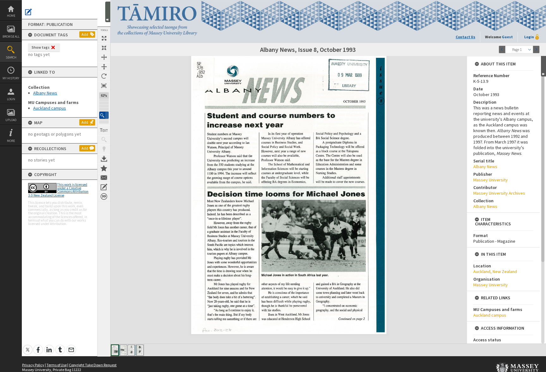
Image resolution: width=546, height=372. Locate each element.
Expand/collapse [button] (543, 66)
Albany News (45, 93)
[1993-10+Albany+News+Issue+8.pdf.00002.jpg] (123, 350)
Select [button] (529, 49)
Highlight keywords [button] (104, 149)
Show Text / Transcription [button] (104, 130)
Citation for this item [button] (104, 196)
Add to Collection (104, 168)
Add (85, 34)
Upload (10, 120)
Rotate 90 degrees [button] (104, 76)
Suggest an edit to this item (28, 12)
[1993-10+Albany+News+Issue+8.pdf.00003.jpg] (131, 350)
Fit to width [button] (104, 57)
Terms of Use (56, 365)
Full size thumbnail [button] (104, 38)
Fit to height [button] (104, 66)
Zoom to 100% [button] (104, 85)
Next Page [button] (536, 49)
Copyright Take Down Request (93, 365)
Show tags (41, 47)
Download (104, 158)
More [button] (11, 141)
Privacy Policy (33, 365)
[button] (104, 115)
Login (11, 99)
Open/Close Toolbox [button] (107, 12)
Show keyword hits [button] (104, 139)
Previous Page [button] (502, 49)
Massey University (490, 180)
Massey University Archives (499, 193)
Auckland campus (49, 108)
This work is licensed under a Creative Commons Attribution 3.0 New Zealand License (58, 190)
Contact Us (465, 36)
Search (11, 57)
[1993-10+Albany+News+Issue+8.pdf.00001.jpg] (115, 350)
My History (11, 78)
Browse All (11, 36)
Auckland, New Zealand (495, 271)
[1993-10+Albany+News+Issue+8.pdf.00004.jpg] (139, 350)
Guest (507, 36)
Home (11, 16)
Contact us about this (104, 177)
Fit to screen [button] (104, 47)
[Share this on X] (28, 346)
